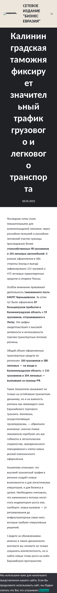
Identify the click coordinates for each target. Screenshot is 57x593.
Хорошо (44, 590)
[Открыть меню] (51, 14)
